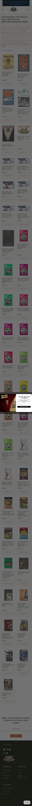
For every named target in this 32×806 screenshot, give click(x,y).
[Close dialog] (31, 395)
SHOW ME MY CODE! (24, 406)
